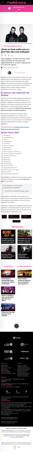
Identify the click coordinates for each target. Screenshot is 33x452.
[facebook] (2, 55)
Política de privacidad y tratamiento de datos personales (14, 396)
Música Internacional (13, 216)
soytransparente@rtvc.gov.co (8, 422)
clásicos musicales (25, 216)
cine (3, 293)
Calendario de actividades (24, 367)
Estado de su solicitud (23, 374)
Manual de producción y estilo (8, 373)
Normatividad (4, 369)
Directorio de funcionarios (24, 373)
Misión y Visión (4, 366)
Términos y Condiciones (23, 376)
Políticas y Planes (5, 370)
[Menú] (2, 2)
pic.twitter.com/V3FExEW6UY (11, 187)
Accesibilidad (4, 399)
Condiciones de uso (5, 398)
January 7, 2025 (24, 191)
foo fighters (6, 236)
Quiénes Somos (4, 365)
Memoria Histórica (7, 310)
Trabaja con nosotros (23, 366)
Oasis (5, 216)
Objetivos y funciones (6, 367)
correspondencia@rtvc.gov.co (8, 406)
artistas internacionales (25, 236)
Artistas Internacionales (13, 46)
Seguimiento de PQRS (6, 412)
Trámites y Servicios (22, 372)
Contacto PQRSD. (5, 408)
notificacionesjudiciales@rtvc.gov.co (9, 418)
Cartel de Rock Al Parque (8, 276)
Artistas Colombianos (24, 276)
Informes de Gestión (6, 372)
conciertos (17, 221)
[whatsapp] (8, 55)
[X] (5, 55)
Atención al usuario (22, 365)
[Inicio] (16, 2)
